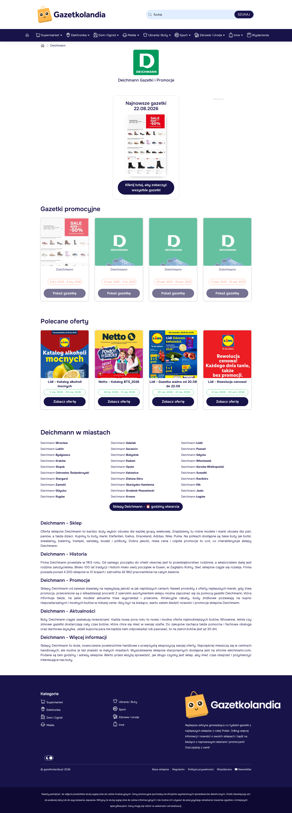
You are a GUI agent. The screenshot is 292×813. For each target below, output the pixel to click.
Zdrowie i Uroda (211, 35)
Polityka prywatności (201, 769)
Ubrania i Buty (158, 35)
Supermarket (50, 35)
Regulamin (178, 769)
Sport (184, 35)
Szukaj (244, 14)
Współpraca (224, 769)
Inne (237, 35)
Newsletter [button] (244, 769)
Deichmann (54, 443)
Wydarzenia (260, 35)
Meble (132, 35)
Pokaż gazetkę (64, 293)
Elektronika (79, 35)
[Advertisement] (218, 126)
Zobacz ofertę (64, 402)
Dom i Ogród (107, 35)
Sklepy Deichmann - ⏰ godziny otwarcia (146, 506)
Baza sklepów (160, 769)
